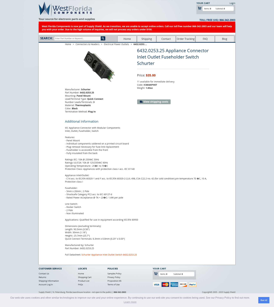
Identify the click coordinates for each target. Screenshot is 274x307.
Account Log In (46, 284)
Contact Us (44, 273)
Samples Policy (114, 273)
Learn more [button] (130, 302)
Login (232, 3)
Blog (224, 39)
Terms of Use (114, 284)
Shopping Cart (84, 277)
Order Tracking (186, 39)
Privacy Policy (114, 277)
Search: (46, 38)
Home (127, 39)
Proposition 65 (114, 280)
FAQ (205, 39)
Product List (83, 280)
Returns (42, 277)
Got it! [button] (264, 300)
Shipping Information (49, 280)
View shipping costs (155, 101)
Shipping (146, 39)
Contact (166, 39)
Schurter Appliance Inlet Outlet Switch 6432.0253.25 (109, 254)
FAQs (80, 284)
